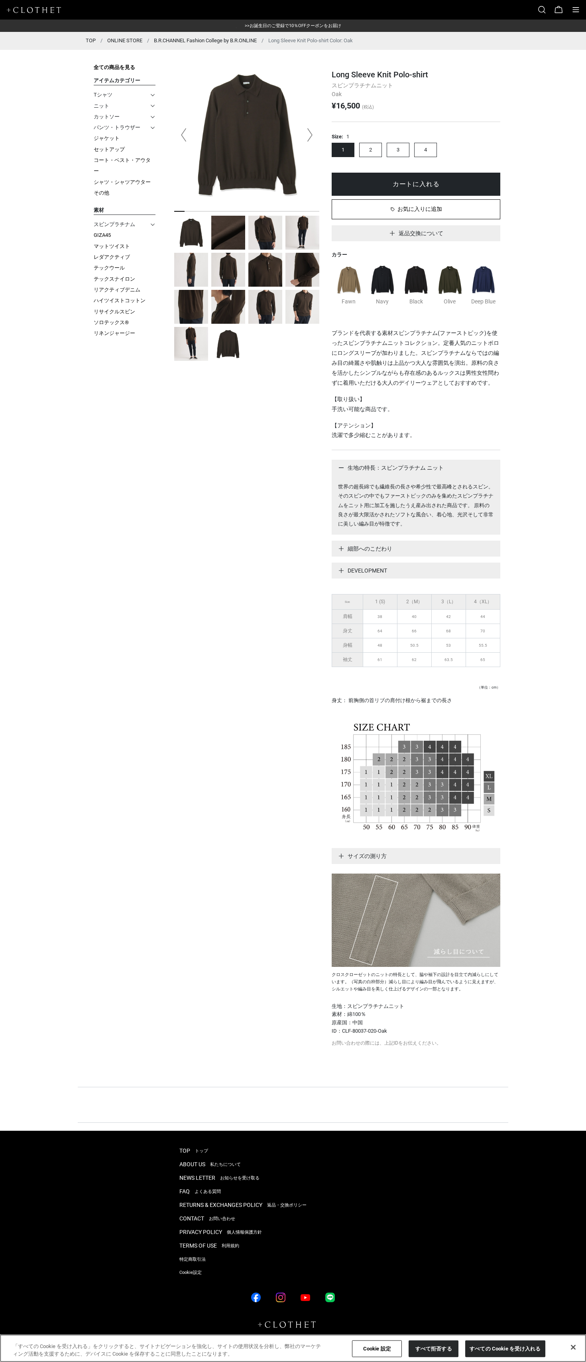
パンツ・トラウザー (117, 127)
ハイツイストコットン (120, 300)
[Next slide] (309, 134)
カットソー (107, 117)
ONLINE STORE (124, 40)
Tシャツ (103, 95)
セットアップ (109, 149)
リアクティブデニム (117, 290)
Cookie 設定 (377, 1349)
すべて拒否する (433, 1349)
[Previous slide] (183, 134)
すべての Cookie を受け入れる (505, 1349)
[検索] (545, 9)
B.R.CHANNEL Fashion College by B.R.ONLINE (205, 40)
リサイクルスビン (114, 312)
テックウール (109, 268)
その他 (101, 193)
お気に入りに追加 (419, 209)
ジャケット (107, 138)
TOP (91, 40)
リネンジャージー (114, 333)
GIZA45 (102, 235)
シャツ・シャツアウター (122, 182)
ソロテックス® (111, 322)
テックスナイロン (114, 279)
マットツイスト (112, 246)
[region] (293, 1348)
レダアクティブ (112, 257)
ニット (101, 106)
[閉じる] (573, 1347)
